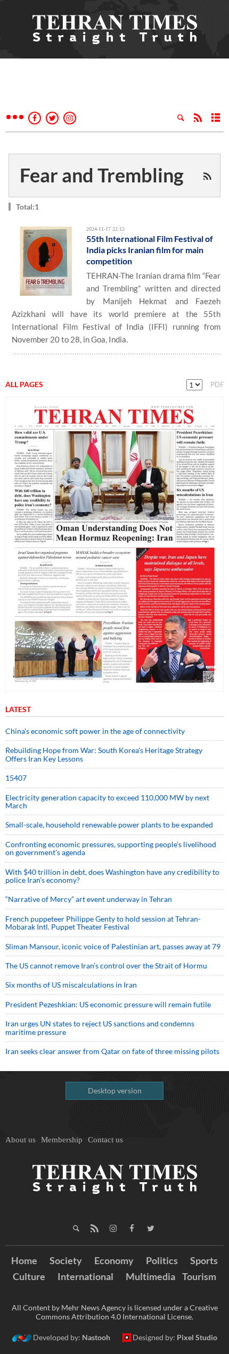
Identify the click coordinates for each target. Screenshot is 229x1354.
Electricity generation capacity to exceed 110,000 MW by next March (107, 801)
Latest (18, 709)
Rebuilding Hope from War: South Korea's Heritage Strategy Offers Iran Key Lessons (103, 754)
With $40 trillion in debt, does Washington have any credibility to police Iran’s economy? (112, 875)
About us (20, 1139)
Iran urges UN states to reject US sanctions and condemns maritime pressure (99, 1027)
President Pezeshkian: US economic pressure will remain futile (108, 1004)
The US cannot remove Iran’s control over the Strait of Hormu (106, 965)
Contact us (105, 1139)
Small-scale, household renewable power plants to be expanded (109, 824)
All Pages (24, 384)
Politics (162, 1260)
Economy (114, 1260)
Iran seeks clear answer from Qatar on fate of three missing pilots (112, 1051)
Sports (204, 1260)
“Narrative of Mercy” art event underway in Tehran (88, 899)
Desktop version (115, 1090)
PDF (217, 384)
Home (24, 1260)
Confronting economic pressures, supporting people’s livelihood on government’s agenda (110, 848)
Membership (62, 1139)
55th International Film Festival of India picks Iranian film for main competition (149, 249)
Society (66, 1260)
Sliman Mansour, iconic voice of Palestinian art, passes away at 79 (112, 946)
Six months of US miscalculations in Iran (71, 984)
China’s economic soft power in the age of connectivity (95, 730)
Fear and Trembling (102, 175)
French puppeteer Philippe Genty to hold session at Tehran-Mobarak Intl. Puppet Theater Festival (103, 922)
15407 (16, 777)
